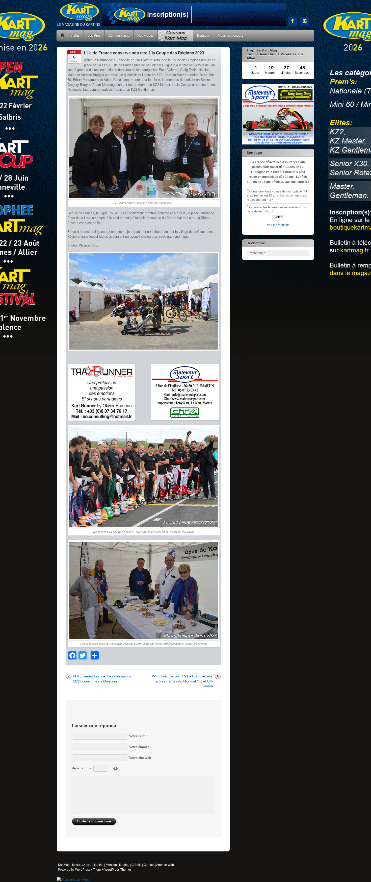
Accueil (62, 35)
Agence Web (165, 864)
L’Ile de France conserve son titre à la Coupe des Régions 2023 (144, 53)
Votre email (138, 747)
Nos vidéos (145, 35)
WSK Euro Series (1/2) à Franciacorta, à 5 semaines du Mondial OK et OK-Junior (182, 681)
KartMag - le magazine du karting (80, 864)
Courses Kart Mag (175, 35)
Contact (149, 864)
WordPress (82, 869)
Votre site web (140, 758)
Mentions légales (117, 864)
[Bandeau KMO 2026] (194, 25)
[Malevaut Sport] (278, 143)
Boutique (203, 35)
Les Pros (94, 35)
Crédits (136, 864)
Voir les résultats (278, 225)
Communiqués (119, 35)
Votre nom (137, 736)
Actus (75, 35)
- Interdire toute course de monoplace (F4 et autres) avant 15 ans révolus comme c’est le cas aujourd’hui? (277, 195)
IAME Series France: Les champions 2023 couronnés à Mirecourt (102, 678)
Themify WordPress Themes (112, 869)
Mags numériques (231, 35)
